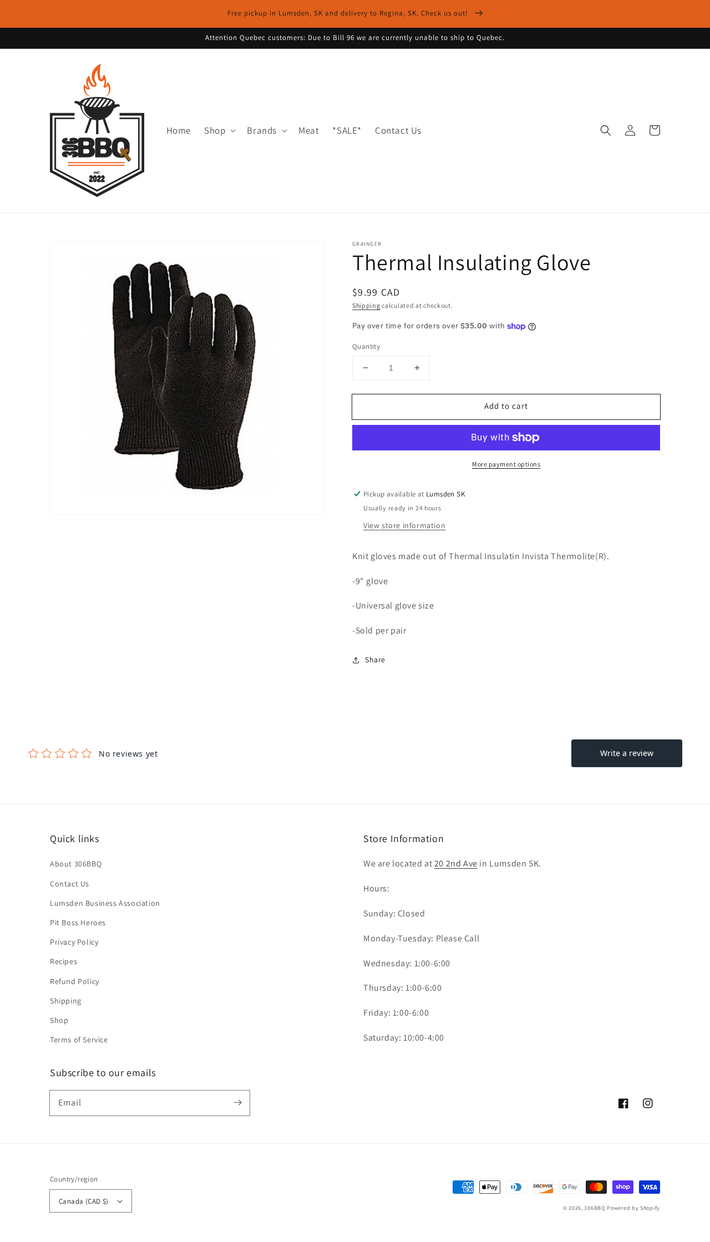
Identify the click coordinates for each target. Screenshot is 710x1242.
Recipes (63, 961)
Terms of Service (79, 1040)
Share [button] (375, 660)
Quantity (366, 346)
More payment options (506, 464)
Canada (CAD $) (84, 1201)
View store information (404, 525)
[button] (218, 130)
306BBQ (594, 1207)
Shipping (366, 305)
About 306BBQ (76, 864)
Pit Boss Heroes (78, 922)
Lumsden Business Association (105, 903)
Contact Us (69, 884)
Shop (59, 1020)
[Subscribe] (237, 1103)
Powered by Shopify (633, 1207)
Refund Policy (74, 981)
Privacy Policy (74, 942)
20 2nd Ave (456, 863)
